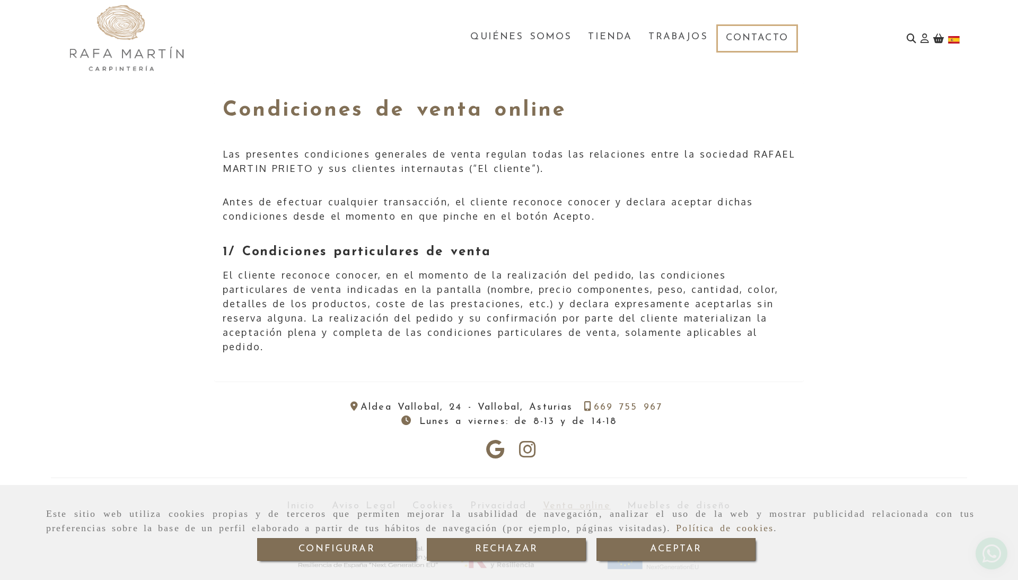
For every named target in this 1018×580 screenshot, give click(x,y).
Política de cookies (725, 528)
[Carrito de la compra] (938, 38)
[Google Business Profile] (495, 452)
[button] (924, 38)
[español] (954, 39)
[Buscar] (911, 38)
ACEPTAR (675, 549)
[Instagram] (527, 452)
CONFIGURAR (337, 549)
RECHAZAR (506, 549)
